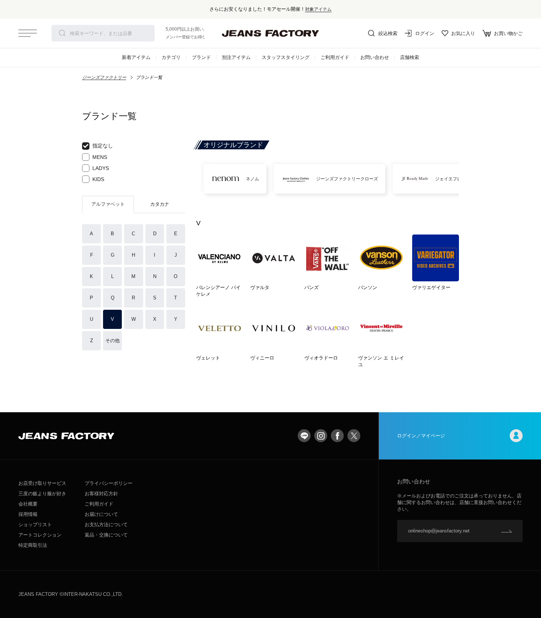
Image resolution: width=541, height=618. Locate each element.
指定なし (102, 146)
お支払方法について (106, 524)
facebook (337, 435)
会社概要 (28, 504)
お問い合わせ (374, 57)
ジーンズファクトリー (104, 77)
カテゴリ (171, 57)
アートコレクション (39, 535)
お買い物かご (508, 33)
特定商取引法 (32, 545)
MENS (99, 157)
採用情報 (28, 514)
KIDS (98, 179)
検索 (62, 33)
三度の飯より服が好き (42, 493)
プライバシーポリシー (108, 483)
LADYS (100, 168)
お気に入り (463, 33)
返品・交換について (106, 535)
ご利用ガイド (335, 57)
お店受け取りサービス (42, 483)
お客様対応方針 (101, 493)
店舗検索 (409, 57)
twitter (353, 435)
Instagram (320, 435)
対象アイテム (318, 9)
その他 (112, 340)
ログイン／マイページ (421, 435)
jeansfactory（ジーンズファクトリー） (270, 33)
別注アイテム (236, 57)
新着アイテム (136, 57)
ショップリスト (35, 524)
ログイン (424, 33)
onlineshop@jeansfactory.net (439, 531)
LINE (304, 435)
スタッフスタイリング (286, 57)
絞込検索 (387, 33)
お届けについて (101, 514)
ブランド (201, 57)
